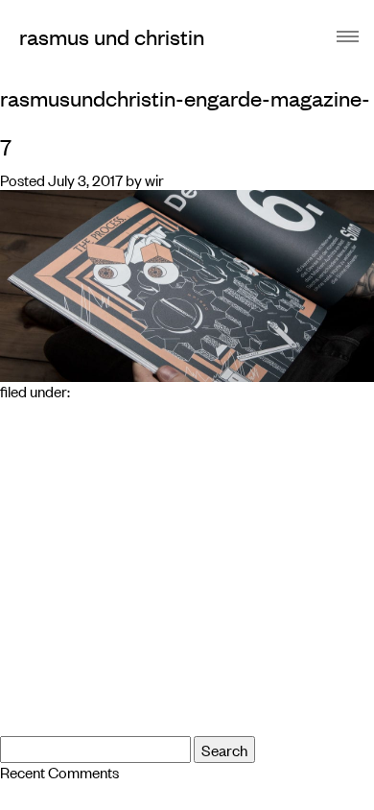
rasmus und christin (111, 36)
